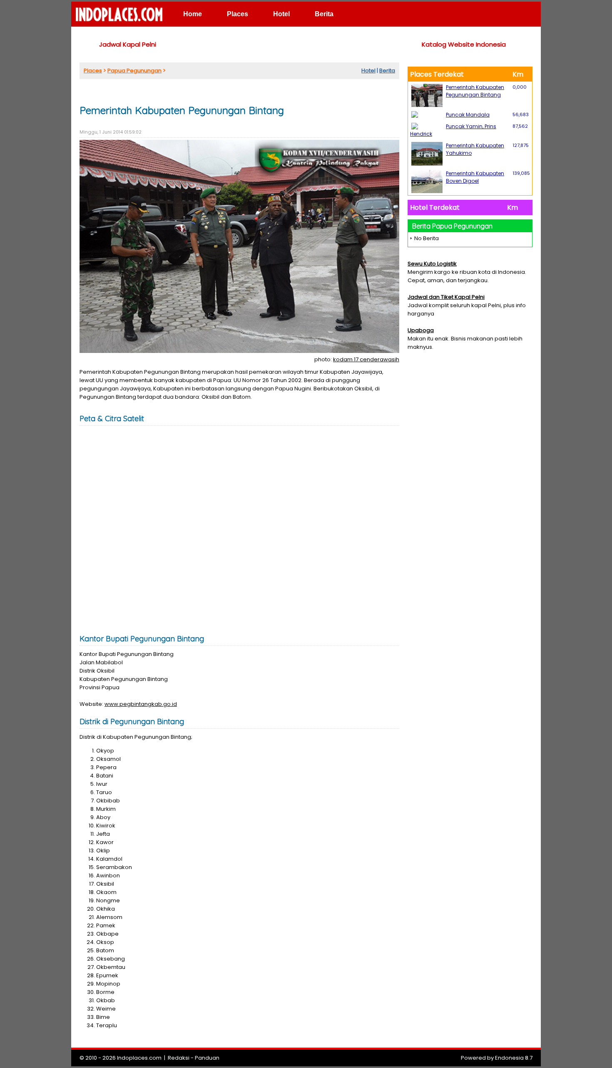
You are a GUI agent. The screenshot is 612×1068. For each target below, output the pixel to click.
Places (237, 13)
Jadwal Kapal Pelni (127, 44)
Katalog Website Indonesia (464, 44)
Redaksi (178, 1058)
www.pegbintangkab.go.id (140, 704)
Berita (324, 13)
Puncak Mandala (468, 114)
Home (192, 13)
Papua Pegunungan (134, 71)
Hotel (281, 13)
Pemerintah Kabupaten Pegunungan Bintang (475, 91)
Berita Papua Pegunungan (452, 226)
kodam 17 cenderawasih (366, 359)
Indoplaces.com (139, 1058)
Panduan (207, 1058)
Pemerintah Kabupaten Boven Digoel (475, 177)
